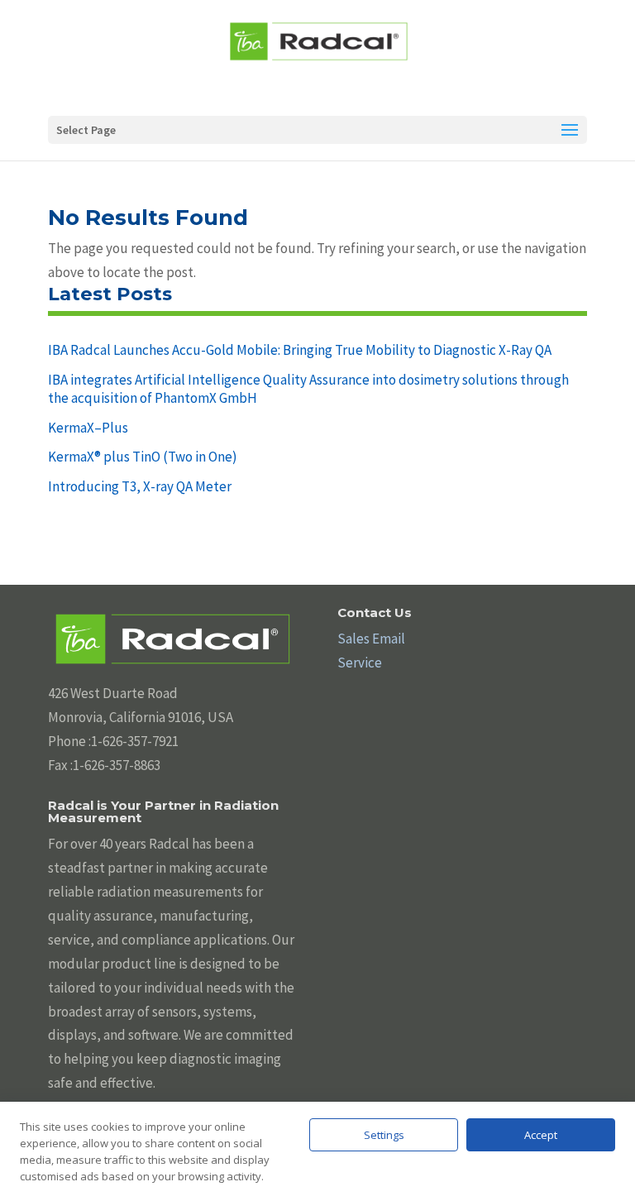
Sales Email (371, 638)
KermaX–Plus (88, 428)
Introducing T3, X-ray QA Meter (140, 486)
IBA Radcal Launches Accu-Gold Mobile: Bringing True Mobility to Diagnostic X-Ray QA (299, 350)
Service (359, 662)
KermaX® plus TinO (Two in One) (142, 456)
